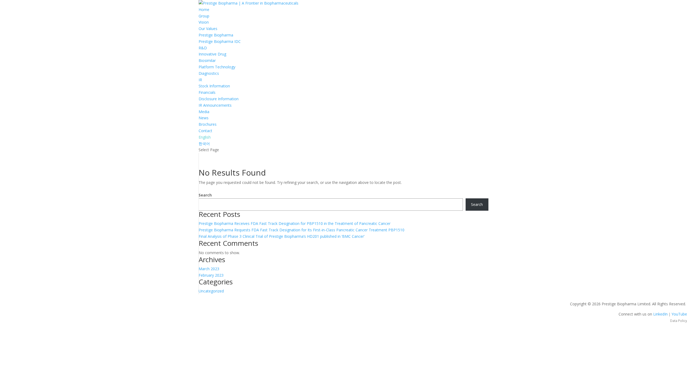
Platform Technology (217, 66)
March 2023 (209, 268)
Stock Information (214, 85)
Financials (207, 92)
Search (205, 195)
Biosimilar (207, 60)
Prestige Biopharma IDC (220, 41)
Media (204, 111)
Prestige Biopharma (216, 35)
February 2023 (211, 275)
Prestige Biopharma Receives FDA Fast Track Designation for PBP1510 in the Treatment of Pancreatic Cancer (294, 223)
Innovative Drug (212, 54)
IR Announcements (215, 105)
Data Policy (678, 320)
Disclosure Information (219, 98)
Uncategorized (211, 291)
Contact (205, 130)
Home (204, 9)
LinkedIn (660, 314)
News (204, 117)
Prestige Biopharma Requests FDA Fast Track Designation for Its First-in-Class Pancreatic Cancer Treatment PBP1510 (301, 229)
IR (200, 79)
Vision (204, 22)
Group (204, 15)
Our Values (208, 28)
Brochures (208, 124)
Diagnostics (209, 73)
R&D (203, 47)
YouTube (679, 314)
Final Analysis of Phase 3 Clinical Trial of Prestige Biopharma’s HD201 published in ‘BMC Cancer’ (281, 236)
